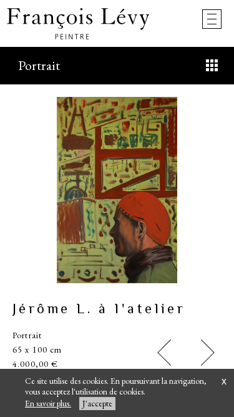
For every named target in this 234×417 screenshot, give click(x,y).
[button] (164, 352)
